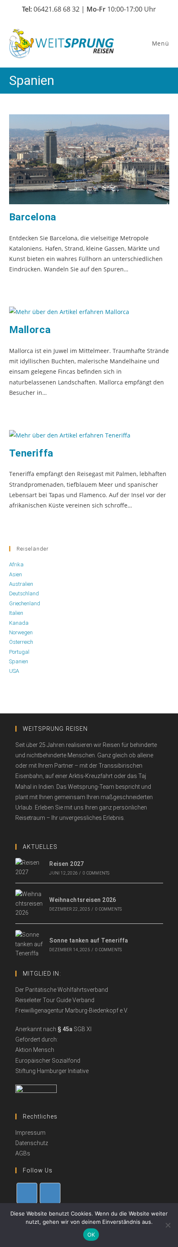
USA (14, 671)
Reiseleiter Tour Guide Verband (54, 1000)
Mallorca (30, 330)
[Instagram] (50, 1193)
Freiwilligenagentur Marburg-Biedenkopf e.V (71, 1010)
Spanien (18, 661)
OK (91, 1234)
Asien (15, 574)
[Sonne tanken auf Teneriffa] (29, 944)
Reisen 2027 (66, 863)
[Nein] (168, 1225)
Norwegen (21, 632)
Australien (21, 584)
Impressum (30, 1132)
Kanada (19, 623)
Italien (16, 613)
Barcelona (32, 217)
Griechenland (24, 603)
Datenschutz (31, 1143)
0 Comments (96, 873)
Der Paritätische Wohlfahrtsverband (61, 989)
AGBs (22, 1153)
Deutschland (24, 593)
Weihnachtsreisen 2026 (82, 900)
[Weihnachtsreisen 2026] (29, 903)
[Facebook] (27, 1193)
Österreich (21, 642)
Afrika (16, 564)
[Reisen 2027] (29, 867)
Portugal (19, 652)
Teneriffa (31, 453)
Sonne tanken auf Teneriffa (88, 940)
